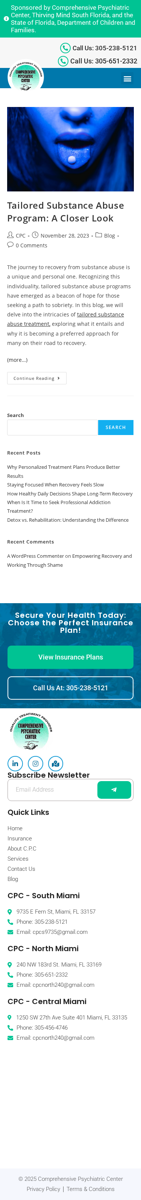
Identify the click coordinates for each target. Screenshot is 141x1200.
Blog (109, 235)
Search (15, 415)
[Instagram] (35, 763)
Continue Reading (40, 376)
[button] (127, 78)
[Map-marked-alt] (56, 763)
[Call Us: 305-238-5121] (65, 48)
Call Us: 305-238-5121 (105, 48)
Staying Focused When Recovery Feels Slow (55, 484)
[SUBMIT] (114, 790)
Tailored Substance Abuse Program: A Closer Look (65, 211)
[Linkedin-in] (15, 763)
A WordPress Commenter (35, 556)
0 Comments (31, 245)
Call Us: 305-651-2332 (103, 61)
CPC (21, 235)
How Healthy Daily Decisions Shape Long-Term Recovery (70, 493)
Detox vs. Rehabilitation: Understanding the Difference (68, 519)
